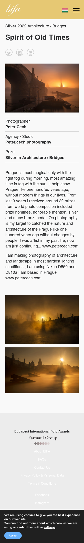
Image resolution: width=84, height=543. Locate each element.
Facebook (42, 494)
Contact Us (42, 467)
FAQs (42, 459)
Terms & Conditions (42, 483)
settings (49, 527)
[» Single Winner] (13, 10)
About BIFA (42, 451)
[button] (9, 52)
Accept (13, 535)
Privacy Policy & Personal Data (42, 475)
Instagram (42, 503)
